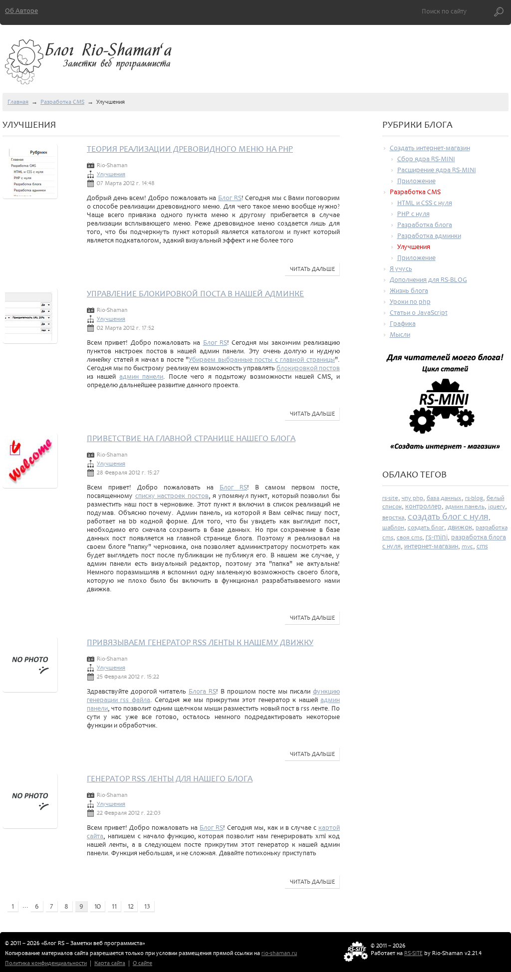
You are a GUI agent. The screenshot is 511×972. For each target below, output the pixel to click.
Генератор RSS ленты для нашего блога (170, 778)
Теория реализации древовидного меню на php (190, 149)
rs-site (390, 498)
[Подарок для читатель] (445, 406)
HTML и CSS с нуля (424, 203)
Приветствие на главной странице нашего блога (191, 438)
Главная (17, 102)
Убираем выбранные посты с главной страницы (262, 359)
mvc (467, 546)
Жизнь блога (409, 290)
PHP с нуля (413, 214)
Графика (403, 323)
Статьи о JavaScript (419, 312)
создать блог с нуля (448, 516)
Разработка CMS (62, 102)
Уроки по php (410, 301)
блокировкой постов (308, 368)
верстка (393, 517)
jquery (496, 506)
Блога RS (202, 691)
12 (130, 906)
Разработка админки (429, 236)
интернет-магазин (431, 546)
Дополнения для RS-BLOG (428, 279)
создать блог (426, 527)
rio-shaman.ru (279, 953)
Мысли (400, 334)
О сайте (142, 963)
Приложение (416, 181)
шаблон (393, 527)
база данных (444, 498)
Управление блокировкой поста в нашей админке (195, 293)
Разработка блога (424, 225)
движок (460, 527)
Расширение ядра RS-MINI (436, 170)
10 (97, 906)
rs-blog (474, 498)
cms (482, 546)
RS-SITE (413, 953)
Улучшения (111, 174)
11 (114, 906)
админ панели (141, 376)
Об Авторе (21, 10)
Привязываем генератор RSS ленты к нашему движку (200, 642)
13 (147, 906)
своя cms (409, 537)
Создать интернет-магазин (430, 148)
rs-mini (437, 537)
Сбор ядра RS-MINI (426, 159)
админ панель (465, 506)
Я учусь (401, 268)
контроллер (423, 506)
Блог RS (230, 198)
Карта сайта (109, 963)
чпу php (412, 498)
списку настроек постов (172, 495)
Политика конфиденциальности (46, 963)
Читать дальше (312, 269)
